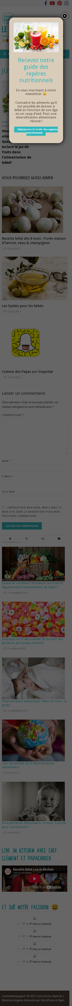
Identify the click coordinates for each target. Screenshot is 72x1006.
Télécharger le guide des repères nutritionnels (37, 131)
